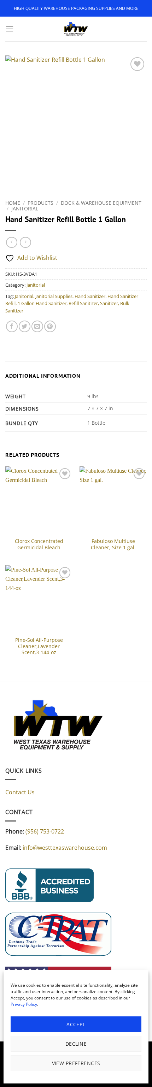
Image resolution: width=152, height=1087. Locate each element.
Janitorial (24, 208)
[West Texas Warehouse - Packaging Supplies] (76, 29)
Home (12, 202)
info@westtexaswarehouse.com (65, 848)
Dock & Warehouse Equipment (101, 202)
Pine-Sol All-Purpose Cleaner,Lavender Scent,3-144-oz (39, 646)
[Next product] (11, 242)
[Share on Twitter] (24, 326)
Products (40, 202)
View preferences (76, 1063)
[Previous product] (25, 242)
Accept (76, 1024)
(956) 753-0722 (44, 831)
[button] (9, 28)
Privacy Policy (24, 1004)
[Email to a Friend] (37, 326)
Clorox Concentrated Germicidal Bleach (39, 544)
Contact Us (20, 792)
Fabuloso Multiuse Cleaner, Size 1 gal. (113, 544)
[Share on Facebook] (12, 326)
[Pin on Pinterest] (50, 326)
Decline (76, 1043)
